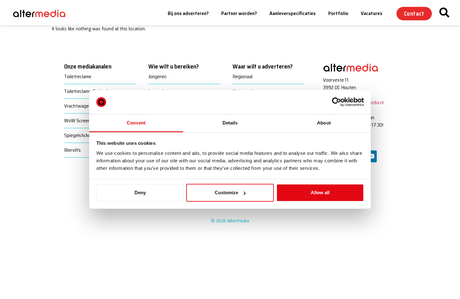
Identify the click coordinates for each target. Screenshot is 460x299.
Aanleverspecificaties (292, 13)
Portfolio (338, 13)
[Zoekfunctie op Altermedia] (444, 13)
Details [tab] (230, 122)
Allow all (320, 192)
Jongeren (157, 76)
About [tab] (324, 122)
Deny (140, 192)
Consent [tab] (136, 122)
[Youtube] (371, 156)
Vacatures (371, 13)
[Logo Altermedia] (44, 14)
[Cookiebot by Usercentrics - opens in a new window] (336, 102)
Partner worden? (239, 13)
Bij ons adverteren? (188, 13)
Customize (226, 192)
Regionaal (243, 76)
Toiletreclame (77, 76)
